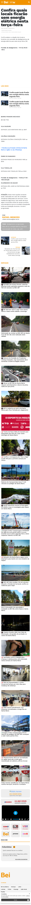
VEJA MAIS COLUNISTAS (21, 859)
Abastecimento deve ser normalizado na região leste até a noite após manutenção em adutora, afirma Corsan (14, 759)
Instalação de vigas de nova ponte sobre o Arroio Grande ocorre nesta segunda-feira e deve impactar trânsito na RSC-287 (15, 533)
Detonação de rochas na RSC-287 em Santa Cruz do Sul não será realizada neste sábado (15, 334)
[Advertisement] (15, 67)
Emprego (16, 889)
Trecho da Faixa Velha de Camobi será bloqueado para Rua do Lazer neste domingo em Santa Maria (14, 433)
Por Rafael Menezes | (8, 28)
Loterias (3, 889)
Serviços (13, 886)
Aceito (15, 900)
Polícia (9, 889)
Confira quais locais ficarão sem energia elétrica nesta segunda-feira (19, 94)
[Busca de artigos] (29, 2)
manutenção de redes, (9, 229)
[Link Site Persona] (15, 834)
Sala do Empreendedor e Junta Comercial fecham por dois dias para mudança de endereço (13, 684)
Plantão (3, 891)
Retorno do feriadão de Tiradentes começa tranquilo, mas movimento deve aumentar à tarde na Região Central (14, 359)
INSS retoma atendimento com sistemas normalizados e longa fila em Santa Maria (14, 709)
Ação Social (24, 889)
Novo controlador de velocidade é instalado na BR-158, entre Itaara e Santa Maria (14, 609)
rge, (18, 229)
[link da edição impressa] (15, 791)
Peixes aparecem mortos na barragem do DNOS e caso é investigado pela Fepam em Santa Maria (15, 507)
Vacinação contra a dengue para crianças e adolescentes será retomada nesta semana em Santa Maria (14, 659)
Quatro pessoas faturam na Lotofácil (12, 850)
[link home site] (6, 2)
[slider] (5, 819)
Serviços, (24, 226)
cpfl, (21, 229)
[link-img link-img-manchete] (4, 93)
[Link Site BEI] (5, 834)
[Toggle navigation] (2, 2)
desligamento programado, (15, 224)
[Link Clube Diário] (25, 834)
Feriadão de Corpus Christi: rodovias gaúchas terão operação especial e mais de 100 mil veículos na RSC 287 (15, 286)
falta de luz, (6, 226)
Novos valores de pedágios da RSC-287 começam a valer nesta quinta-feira (15, 734)
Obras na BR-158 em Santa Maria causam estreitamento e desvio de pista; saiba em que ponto (14, 384)
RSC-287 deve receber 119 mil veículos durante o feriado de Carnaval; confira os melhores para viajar (14, 583)
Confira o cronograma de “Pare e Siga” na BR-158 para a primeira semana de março (15, 458)
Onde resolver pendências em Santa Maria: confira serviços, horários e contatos (15, 783)
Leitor (19, 886)
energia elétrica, (15, 226)
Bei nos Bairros (5, 886)
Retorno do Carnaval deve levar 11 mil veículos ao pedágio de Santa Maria (13, 482)
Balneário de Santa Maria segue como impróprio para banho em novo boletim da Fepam (15, 558)
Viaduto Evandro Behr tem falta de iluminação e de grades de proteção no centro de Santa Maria (14, 633)
